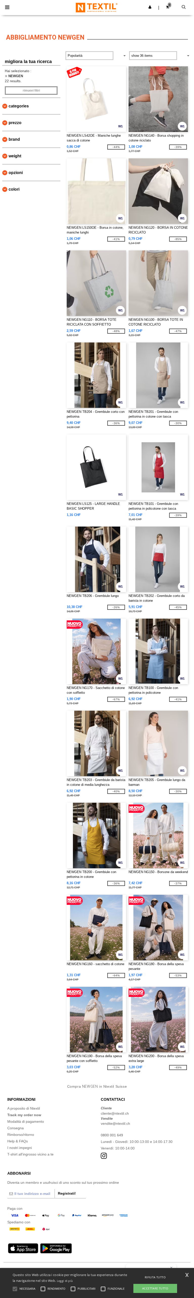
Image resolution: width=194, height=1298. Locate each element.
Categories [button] (19, 106)
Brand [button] (14, 139)
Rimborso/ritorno (20, 1135)
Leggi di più (65, 1281)
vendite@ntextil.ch (115, 1123)
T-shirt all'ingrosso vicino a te (30, 1154)
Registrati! (67, 1193)
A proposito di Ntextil (23, 1108)
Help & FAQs (17, 1141)
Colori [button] (14, 189)
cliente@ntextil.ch (115, 1113)
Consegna (15, 1128)
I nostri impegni (19, 1148)
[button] (150, 7)
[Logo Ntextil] (96, 7)
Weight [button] (15, 156)
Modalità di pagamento (25, 1121)
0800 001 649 (112, 1135)
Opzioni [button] (16, 172)
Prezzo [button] (15, 123)
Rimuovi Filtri (31, 90)
